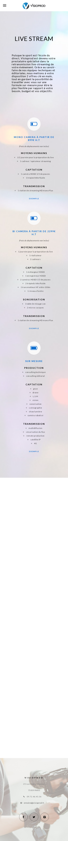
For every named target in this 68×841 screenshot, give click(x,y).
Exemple (34, 199)
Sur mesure (34, 361)
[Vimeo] (44, 817)
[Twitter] (34, 817)
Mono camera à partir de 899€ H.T (34, 138)
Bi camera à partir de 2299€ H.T (34, 233)
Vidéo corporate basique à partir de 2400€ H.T (39, 589)
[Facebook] (23, 817)
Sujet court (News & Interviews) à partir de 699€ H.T (39, 509)
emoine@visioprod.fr (34, 803)
